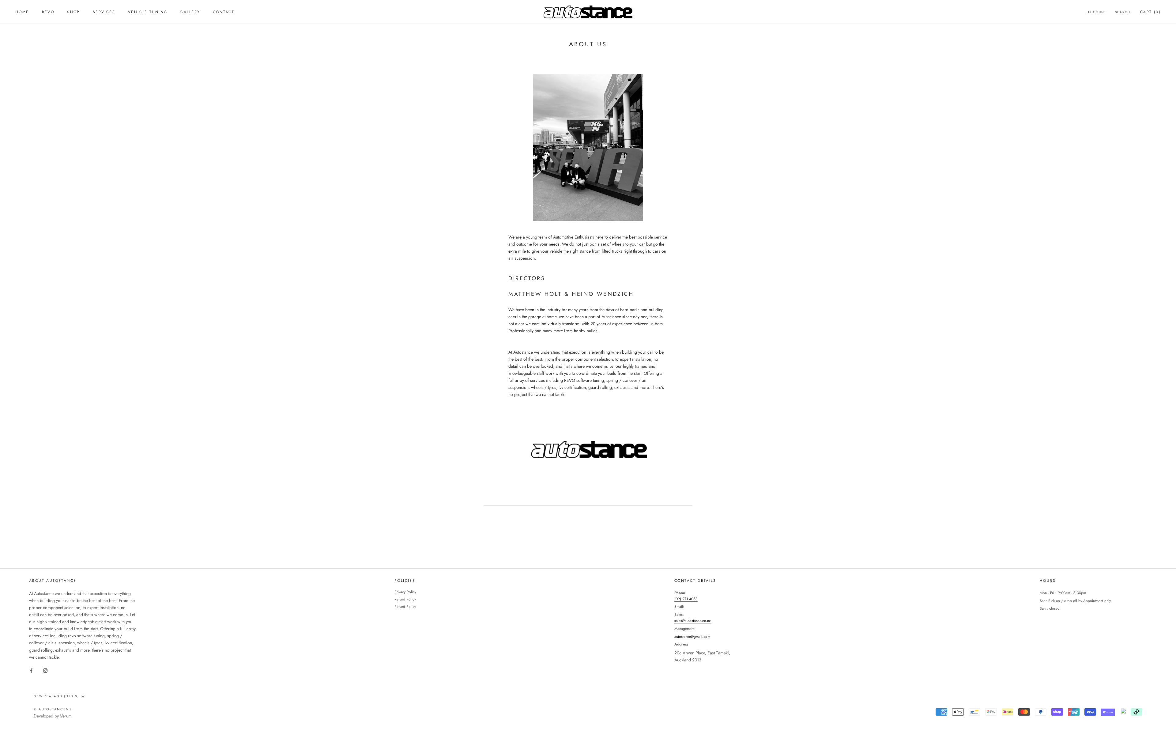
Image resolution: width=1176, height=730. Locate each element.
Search (1122, 12)
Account (1096, 12)
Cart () (1150, 12)
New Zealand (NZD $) (56, 696)
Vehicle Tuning (148, 12)
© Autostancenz (53, 709)
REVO (48, 12)
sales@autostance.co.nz (692, 620)
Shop (73, 12)
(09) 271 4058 (686, 599)
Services (104, 12)
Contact (223, 12)
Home (22, 12)
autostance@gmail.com (692, 636)
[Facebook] (31, 670)
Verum (66, 716)
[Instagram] (45, 670)
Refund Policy (405, 599)
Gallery (190, 12)
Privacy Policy (405, 592)
